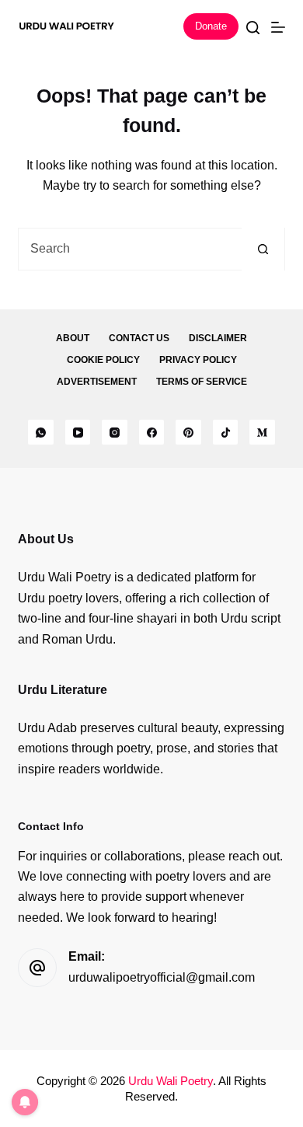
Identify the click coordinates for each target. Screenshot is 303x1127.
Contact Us (139, 338)
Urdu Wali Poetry (170, 1080)
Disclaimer (218, 338)
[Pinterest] (188, 432)
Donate (211, 26)
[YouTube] (78, 432)
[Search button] (263, 249)
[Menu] (278, 27)
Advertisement (97, 381)
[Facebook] (152, 432)
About (72, 338)
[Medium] (262, 432)
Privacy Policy (198, 359)
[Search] (252, 27)
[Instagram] (114, 432)
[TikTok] (226, 432)
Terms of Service (201, 381)
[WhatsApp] (41, 432)
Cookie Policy (103, 359)
